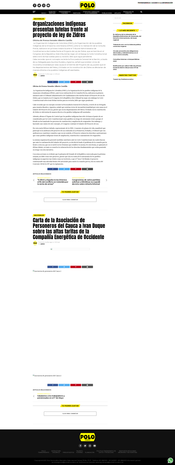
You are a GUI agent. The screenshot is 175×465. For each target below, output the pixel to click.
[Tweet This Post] (64, 82)
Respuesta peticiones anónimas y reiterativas (127, 451)
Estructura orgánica (56, 451)
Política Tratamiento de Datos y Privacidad (106, 451)
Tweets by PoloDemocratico (123, 79)
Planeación (89, 452)
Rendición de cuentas (128, 12)
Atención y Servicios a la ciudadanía (91, 12)
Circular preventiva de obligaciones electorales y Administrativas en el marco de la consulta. (125, 52)
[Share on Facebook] (52, 82)
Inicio (43, 13)
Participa (76, 13)
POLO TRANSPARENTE (43, 451)
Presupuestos (68, 452)
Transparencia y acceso (64, 12)
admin (42, 76)
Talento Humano (79, 451)
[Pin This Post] (75, 82)
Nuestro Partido (52, 12)
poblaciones (107, 13)
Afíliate (117, 13)
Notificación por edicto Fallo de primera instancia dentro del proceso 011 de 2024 (127, 67)
